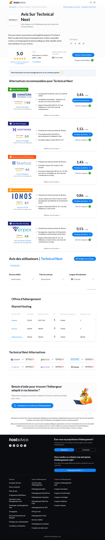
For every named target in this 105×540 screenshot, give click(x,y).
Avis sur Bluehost (23, 174)
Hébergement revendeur (40, 524)
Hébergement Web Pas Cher (40, 502)
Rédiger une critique (86, 259)
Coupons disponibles (83, 60)
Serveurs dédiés (37, 520)
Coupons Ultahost (60, 501)
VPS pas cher (36, 511)
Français (77, 279)
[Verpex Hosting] (21, 229)
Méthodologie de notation (71, 7)
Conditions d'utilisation (17, 526)
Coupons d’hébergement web (62, 484)
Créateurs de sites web (40, 528)
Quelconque (15, 279)
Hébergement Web (38, 489)
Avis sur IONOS (22, 207)
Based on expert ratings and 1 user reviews (20, 62)
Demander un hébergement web (18, 506)
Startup (14, 329)
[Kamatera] (21, 95)
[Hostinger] (21, 129)
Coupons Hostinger (61, 497)
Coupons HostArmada (62, 493)
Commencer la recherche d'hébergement (34, 405)
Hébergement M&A (74, 470)
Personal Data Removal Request (17, 517)
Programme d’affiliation (17, 495)
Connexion (86, 450)
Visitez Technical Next (83, 55)
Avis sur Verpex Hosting (22, 241)
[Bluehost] (21, 163)
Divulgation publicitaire (88, 7)
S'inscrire (64, 450)
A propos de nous (15, 483)
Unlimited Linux (17, 337)
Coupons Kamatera (61, 489)
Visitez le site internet (81, 100)
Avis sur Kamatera (22, 107)
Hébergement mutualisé (40, 497)
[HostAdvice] (17, 2)
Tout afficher (36, 62)
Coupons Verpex (60, 505)
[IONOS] (21, 196)
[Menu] (94, 2)
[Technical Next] (13, 20)
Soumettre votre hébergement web (15, 500)
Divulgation (13, 511)
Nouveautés (45, 279)
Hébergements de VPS (40, 507)
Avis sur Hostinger (22, 141)
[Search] (90, 2)
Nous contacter (14, 487)
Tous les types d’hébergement (37, 484)
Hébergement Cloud (39, 516)
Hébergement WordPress (41, 493)
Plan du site (13, 491)
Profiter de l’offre (81, 134)
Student (14, 320)
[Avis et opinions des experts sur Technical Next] (71, 43)
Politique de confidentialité (18, 522)
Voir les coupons (82, 106)
